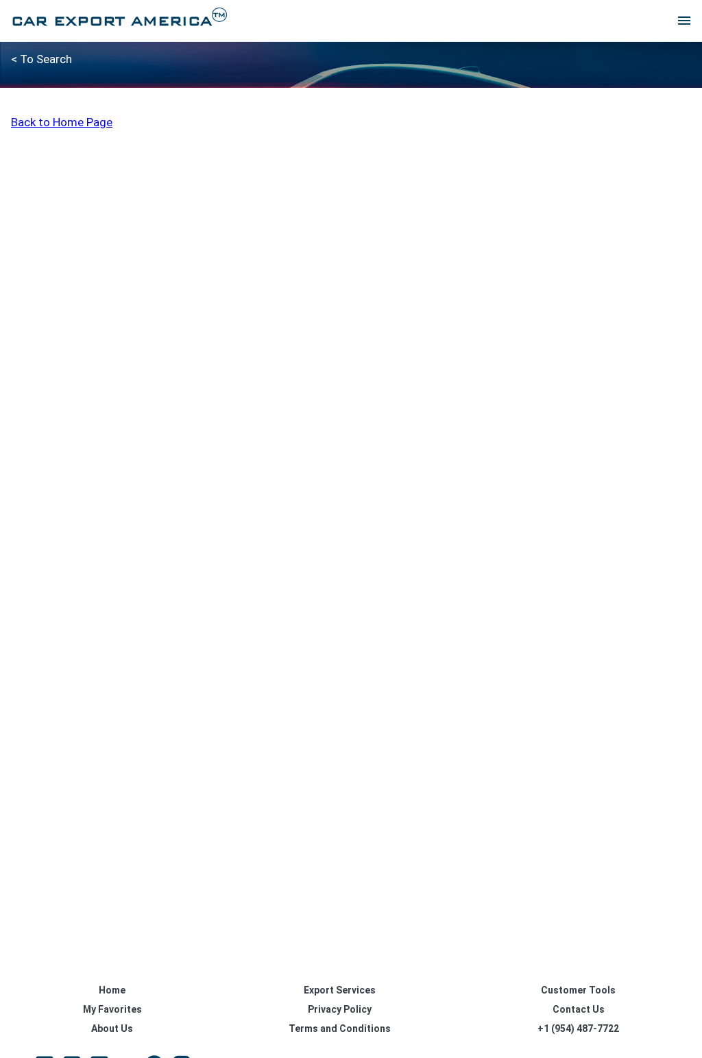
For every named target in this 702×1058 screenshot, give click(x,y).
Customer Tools (578, 990)
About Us (112, 1028)
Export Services (340, 990)
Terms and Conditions (340, 1028)
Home (112, 990)
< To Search (41, 59)
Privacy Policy (340, 1009)
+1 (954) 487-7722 (578, 1028)
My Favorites (112, 1009)
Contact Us (579, 1009)
